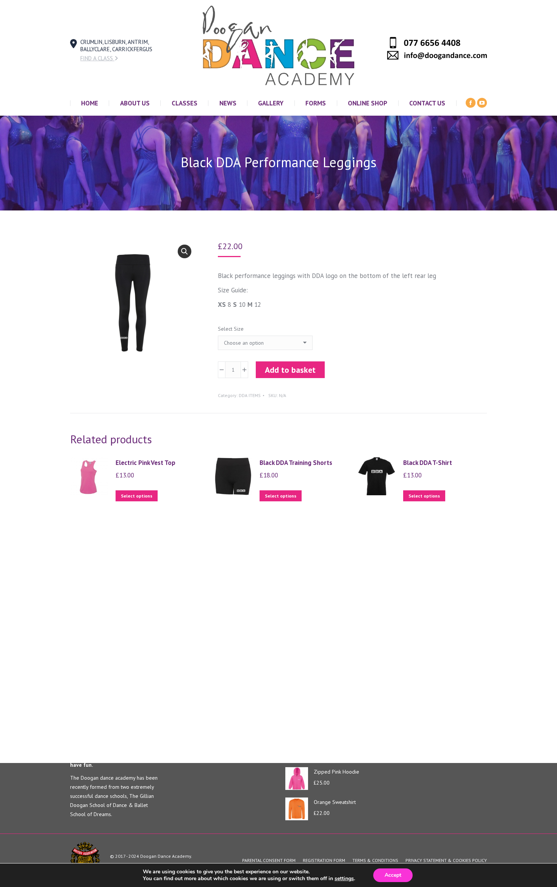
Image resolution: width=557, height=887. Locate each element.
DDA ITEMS (250, 395)
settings (344, 878)
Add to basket (290, 369)
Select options (136, 496)
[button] (184, 251)
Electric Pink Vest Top (145, 462)
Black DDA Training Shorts (296, 462)
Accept (393, 875)
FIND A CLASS (97, 58)
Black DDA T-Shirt (427, 462)
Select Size (231, 328)
